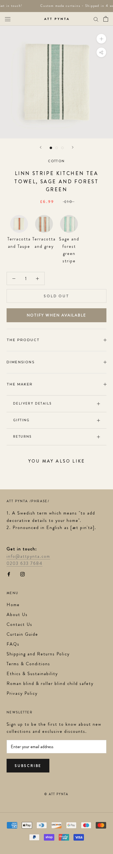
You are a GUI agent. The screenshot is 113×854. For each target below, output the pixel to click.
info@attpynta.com (28, 556)
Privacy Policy (22, 693)
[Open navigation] (7, 18)
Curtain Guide (22, 634)
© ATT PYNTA (56, 794)
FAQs (13, 644)
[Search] (96, 18)
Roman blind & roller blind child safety (50, 683)
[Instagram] (22, 573)
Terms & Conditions (28, 664)
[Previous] (40, 147)
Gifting (21, 420)
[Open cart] (105, 19)
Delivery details (32, 403)
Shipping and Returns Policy (38, 654)
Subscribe (28, 765)
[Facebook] (9, 573)
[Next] (73, 147)
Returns (22, 436)
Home (13, 605)
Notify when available (56, 315)
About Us (17, 614)
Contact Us (19, 624)
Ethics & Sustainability (32, 673)
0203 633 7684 (25, 563)
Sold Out (56, 296)
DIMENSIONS (21, 362)
